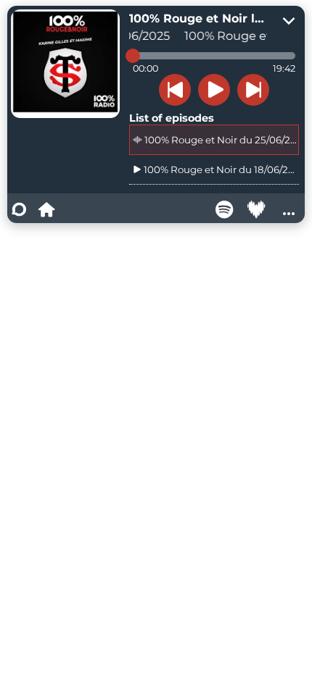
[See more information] (289, 22)
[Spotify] (225, 209)
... (288, 209)
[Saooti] (19, 209)
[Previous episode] (175, 90)
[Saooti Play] (46, 209)
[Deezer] (257, 209)
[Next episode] (253, 90)
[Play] (214, 90)
